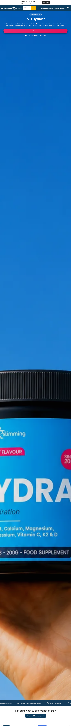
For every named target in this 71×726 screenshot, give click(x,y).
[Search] (33, 8)
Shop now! (46, 2)
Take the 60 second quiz (35, 716)
